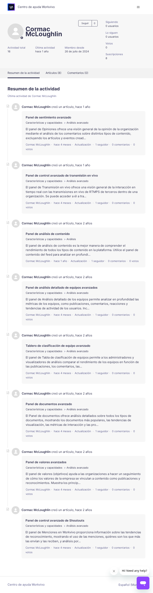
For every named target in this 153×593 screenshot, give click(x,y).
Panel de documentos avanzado (49, 404)
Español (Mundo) (131, 584)
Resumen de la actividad (24, 72)
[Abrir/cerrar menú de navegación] (138, 7)
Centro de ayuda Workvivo (26, 584)
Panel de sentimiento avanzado (48, 117)
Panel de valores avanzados (46, 462)
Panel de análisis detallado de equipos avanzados (61, 287)
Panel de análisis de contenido (48, 234)
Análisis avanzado (77, 122)
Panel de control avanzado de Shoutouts (55, 520)
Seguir (85, 23)
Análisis (71, 239)
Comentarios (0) (77, 72)
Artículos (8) (53, 72)
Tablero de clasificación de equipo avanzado (58, 346)
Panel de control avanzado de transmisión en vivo (62, 175)
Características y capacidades (44, 122)
